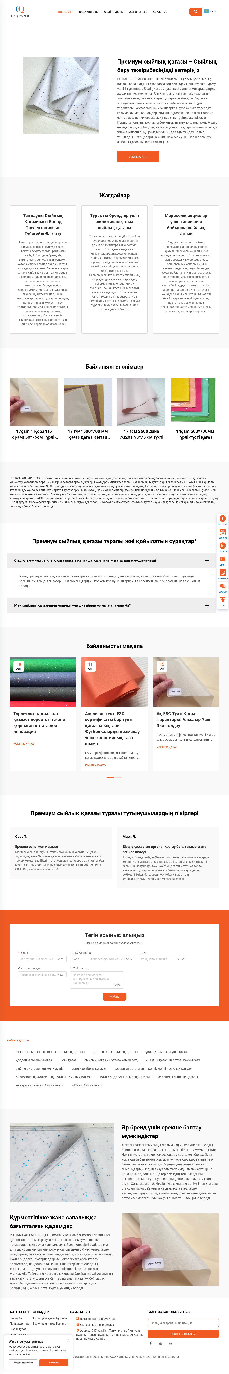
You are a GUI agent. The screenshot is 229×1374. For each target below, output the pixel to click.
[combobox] (79, 959)
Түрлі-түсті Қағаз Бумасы (50, 1318)
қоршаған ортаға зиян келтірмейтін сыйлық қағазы (153, 1068)
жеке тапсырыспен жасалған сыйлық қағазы (50, 1052)
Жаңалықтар (138, 11)
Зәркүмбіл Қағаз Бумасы (50, 1323)
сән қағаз (69, 1060)
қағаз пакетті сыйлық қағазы (115, 1052)
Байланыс (160, 11)
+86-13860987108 (103, 1319)
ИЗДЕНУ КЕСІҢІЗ (183, 1334)
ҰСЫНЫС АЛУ (138, 157)
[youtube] (160, 1344)
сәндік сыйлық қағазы (89, 1068)
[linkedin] (170, 1344)
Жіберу (114, 996)
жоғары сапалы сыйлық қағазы (40, 1085)
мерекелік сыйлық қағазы (178, 1077)
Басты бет (65, 11)
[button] (110, 777)
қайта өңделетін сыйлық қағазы (125, 1077)
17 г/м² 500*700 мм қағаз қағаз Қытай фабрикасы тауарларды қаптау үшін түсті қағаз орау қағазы (87, 434)
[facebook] (151, 1344)
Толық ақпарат (34, 402)
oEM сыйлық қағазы (87, 1085)
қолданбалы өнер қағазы (35, 1060)
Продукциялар (88, 11)
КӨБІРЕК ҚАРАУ (24, 744)
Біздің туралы (114, 11)
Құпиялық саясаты (166, 1356)
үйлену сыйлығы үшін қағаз (167, 1052)
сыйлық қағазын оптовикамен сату (111, 1060)
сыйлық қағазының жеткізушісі (40, 1068)
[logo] (20, 11)
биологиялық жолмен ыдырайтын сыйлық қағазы (54, 1077)
